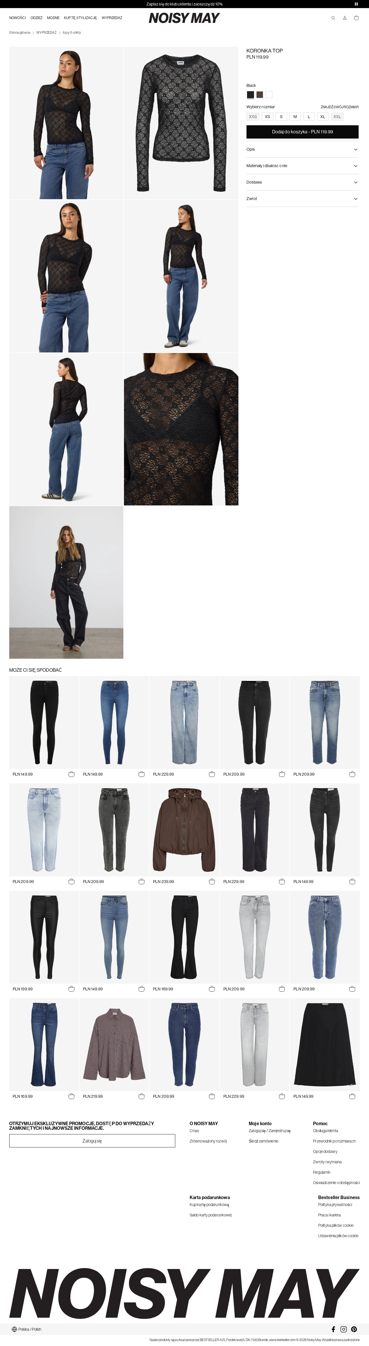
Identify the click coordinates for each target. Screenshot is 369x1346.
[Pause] (356, 4)
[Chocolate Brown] (260, 95)
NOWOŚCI (17, 18)
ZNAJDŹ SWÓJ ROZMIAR (340, 107)
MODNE (53, 18)
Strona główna (19, 33)
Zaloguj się (92, 1140)
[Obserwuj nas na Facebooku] (333, 1329)
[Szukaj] (333, 17)
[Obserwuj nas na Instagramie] (343, 1329)
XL (322, 116)
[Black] (250, 95)
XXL (337, 116)
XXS (253, 116)
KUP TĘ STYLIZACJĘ (80, 18)
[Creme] (269, 95)
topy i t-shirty (72, 33)
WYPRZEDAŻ (112, 18)
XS (267, 116)
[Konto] (344, 17)
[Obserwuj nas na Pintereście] (354, 1329)
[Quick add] (71, 774)
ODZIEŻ (37, 18)
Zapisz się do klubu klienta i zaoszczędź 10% (184, 4)
